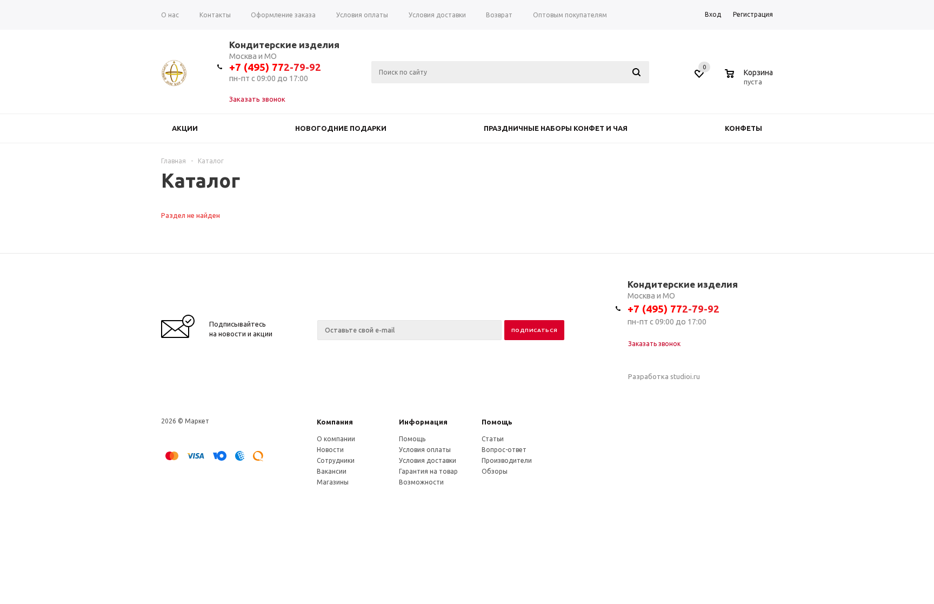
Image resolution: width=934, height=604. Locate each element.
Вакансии (331, 471)
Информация (423, 422)
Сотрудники (336, 460)
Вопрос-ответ (504, 449)
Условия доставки (427, 460)
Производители (507, 460)
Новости (330, 449)
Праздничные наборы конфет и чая (556, 128)
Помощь (497, 422)
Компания (335, 422)
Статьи (493, 438)
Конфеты (743, 128)
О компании (336, 438)
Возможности (421, 482)
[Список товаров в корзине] (750, 80)
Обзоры (495, 471)
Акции (185, 128)
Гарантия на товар (428, 471)
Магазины (333, 482)
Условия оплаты (425, 449)
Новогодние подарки (340, 128)
